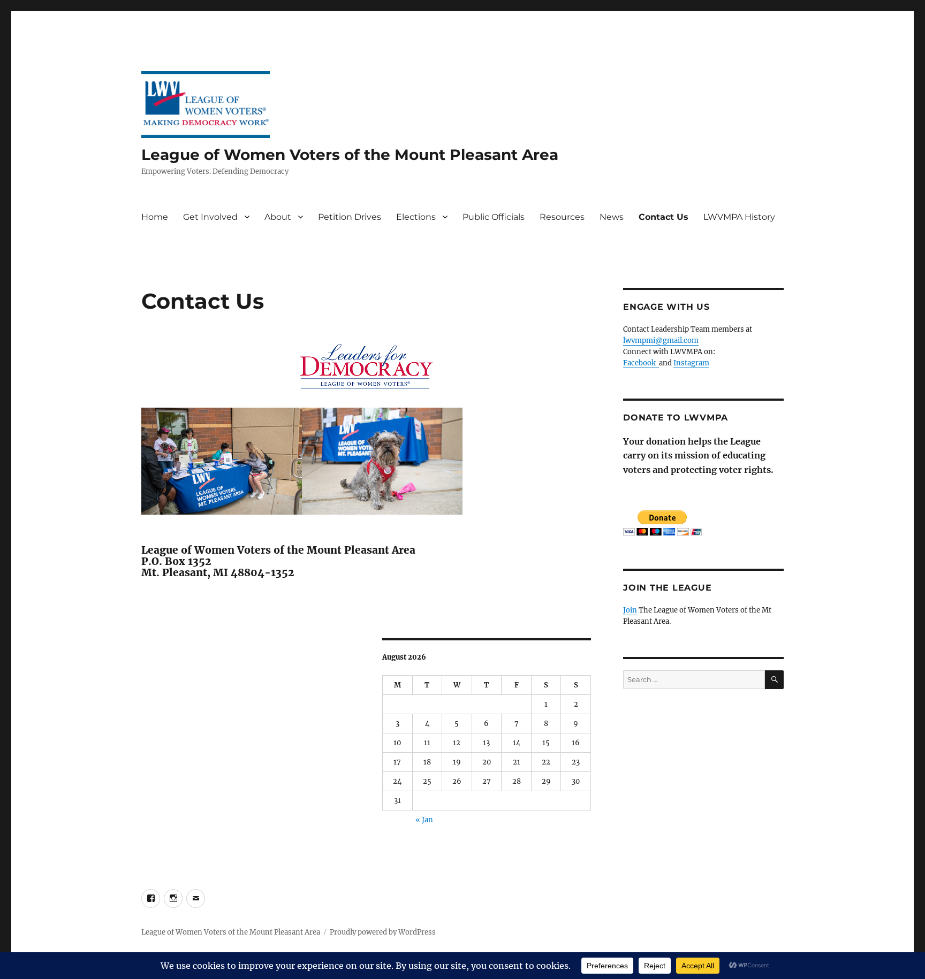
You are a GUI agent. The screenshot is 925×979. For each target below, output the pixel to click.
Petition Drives (349, 217)
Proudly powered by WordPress (383, 932)
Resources (562, 217)
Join (630, 610)
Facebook (641, 363)
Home (154, 217)
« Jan (424, 819)
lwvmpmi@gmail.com (661, 340)
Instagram (691, 363)
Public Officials (493, 217)
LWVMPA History (739, 217)
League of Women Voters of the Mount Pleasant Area (349, 155)
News (612, 217)
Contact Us (663, 217)
